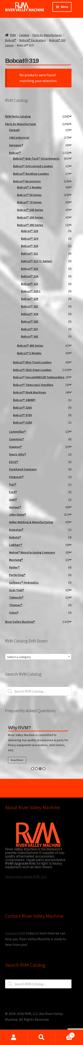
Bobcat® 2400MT (24, 400)
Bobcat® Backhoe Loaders (31, 174)
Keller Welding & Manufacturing (31, 522)
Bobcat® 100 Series (30, 210)
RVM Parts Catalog (18, 116)
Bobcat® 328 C (31, 291)
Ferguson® (16, 477)
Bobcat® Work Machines (29, 392)
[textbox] (38, 657)
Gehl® (13, 500)
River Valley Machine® (20, 622)
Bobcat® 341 (29, 336)
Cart (64, 1033)
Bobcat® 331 (29, 306)
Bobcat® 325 (29, 284)
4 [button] (43, 768)
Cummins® (16, 439)
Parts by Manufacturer (47, 35)
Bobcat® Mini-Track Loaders (32, 362)
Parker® (14, 567)
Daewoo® (15, 447)
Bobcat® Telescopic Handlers (33, 385)
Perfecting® (17, 575)
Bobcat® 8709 (22, 415)
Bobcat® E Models (29, 353)
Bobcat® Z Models (29, 187)
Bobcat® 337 (29, 329)
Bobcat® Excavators (32, 40)
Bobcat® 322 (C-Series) (36, 261)
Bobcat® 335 (29, 321)
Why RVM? (19, 727)
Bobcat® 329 (29, 299)
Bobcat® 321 (29, 253)
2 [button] (36, 768)
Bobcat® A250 (22, 422)
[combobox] (38, 657)
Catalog (24, 35)
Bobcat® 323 (29, 269)
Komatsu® (16, 530)
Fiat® (12, 484)
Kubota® (15, 537)
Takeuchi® (16, 597)
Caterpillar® (17, 432)
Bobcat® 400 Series (30, 346)
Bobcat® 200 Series (30, 217)
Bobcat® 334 (29, 314)
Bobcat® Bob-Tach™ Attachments (36, 158)
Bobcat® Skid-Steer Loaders (32, 370)
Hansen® (15, 507)
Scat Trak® (16, 590)
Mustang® (16, 560)
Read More (17, 760)
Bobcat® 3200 (22, 407)
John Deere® (17, 514)
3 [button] (40, 768)
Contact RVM (15, 933)
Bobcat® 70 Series (29, 202)
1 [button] (32, 768)
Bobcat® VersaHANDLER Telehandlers (38, 377)
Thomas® (15, 605)
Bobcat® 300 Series (30, 225)
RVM (13, 35)
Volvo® (14, 613)
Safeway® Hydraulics (24, 582)
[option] (38, 745)
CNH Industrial (19, 138)
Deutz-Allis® (17, 454)
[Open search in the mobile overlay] (38, 691)
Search (41, 1037)
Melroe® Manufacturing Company (32, 552)
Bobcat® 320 (29, 246)
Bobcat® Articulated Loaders (33, 166)
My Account (14, 1037)
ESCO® (13, 462)
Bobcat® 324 (29, 276)
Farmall (14, 130)
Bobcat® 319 (29, 239)
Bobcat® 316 (29, 231)
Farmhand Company (23, 469)
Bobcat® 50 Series (29, 195)
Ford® (13, 492)
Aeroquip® (16, 145)
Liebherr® (15, 545)
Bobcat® (10, 40)
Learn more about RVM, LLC (26, 876)
